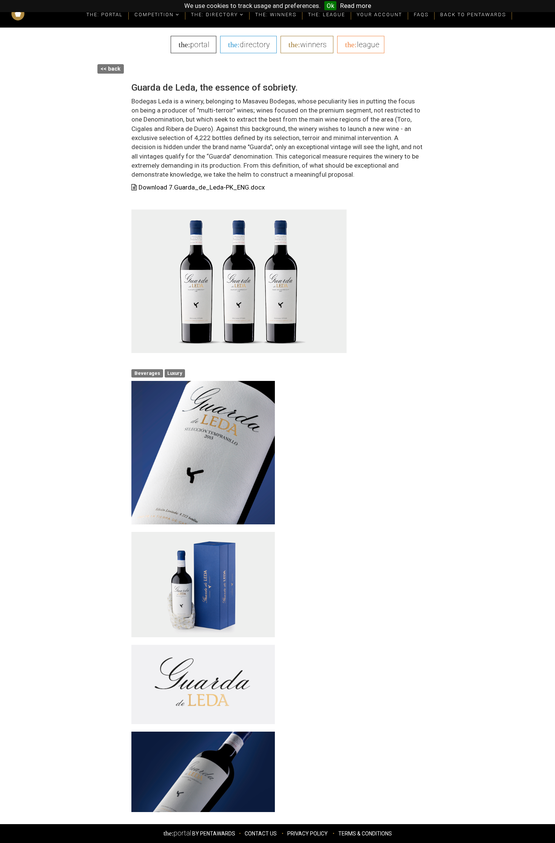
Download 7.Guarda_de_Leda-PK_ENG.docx (201, 187)
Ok (330, 5)
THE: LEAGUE (326, 14)
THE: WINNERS (275, 14)
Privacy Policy (307, 834)
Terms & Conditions (365, 834)
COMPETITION (155, 14)
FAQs (421, 14)
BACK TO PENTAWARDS (473, 14)
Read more (355, 5)
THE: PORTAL (104, 14)
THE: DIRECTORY (215, 14)
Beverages (147, 373)
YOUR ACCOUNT (379, 14)
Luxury (174, 373)
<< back (110, 69)
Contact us (261, 834)
